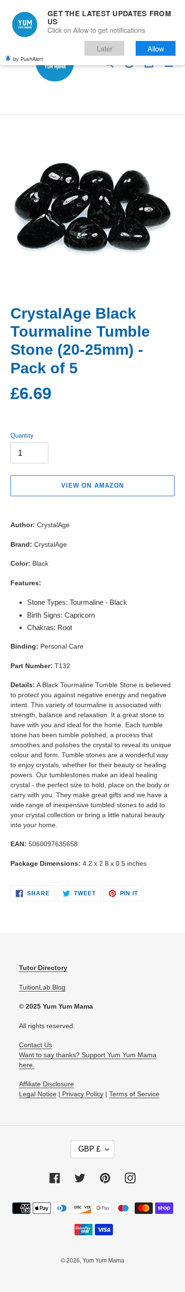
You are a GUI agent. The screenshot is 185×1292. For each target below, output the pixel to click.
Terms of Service (134, 1094)
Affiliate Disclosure (46, 1084)
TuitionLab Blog (42, 987)
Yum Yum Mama (103, 1260)
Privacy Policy (81, 1094)
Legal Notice (37, 1094)
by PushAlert (28, 58)
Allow (156, 48)
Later (104, 48)
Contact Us (35, 1045)
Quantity (22, 435)
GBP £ (89, 1149)
